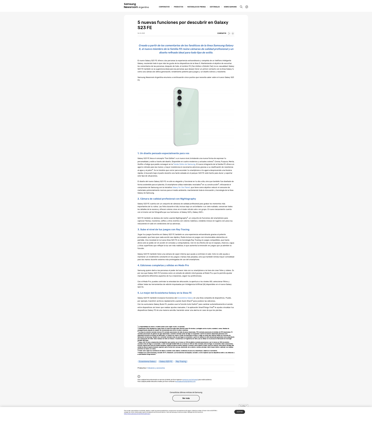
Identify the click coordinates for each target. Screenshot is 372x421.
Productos (178, 7)
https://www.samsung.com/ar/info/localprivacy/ (137, 414)
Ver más (186, 398)
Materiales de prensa (196, 7)
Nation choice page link (247, 7)
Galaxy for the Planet (181, 187)
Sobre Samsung (230, 7)
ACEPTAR (240, 412)
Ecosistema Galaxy (185, 298)
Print (232, 33)
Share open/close (229, 33)
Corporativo (164, 7)
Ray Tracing (181, 361)
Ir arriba (242, 406)
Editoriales (215, 7)
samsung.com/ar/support (190, 379)
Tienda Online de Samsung (184, 164)
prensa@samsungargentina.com (185, 381)
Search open (241, 7)
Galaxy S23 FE (166, 361)
